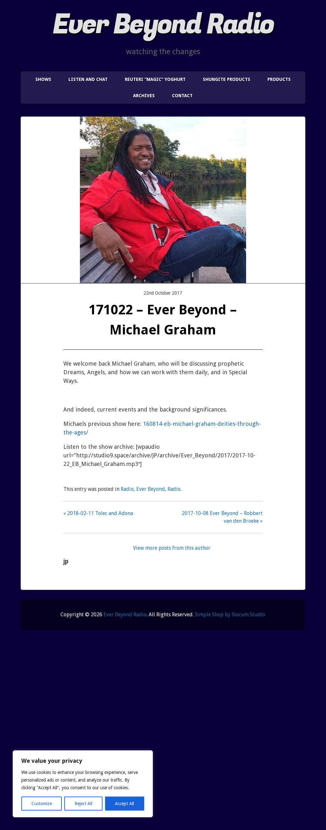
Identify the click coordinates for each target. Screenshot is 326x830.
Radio (174, 489)
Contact (182, 95)
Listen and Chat (88, 79)
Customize (42, 803)
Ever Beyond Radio (163, 24)
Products (279, 79)
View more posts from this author (171, 548)
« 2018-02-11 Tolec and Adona (98, 513)
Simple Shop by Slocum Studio (230, 615)
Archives (144, 95)
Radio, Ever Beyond (143, 489)
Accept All (124, 803)
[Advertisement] (163, 735)
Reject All (83, 803)
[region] (83, 783)
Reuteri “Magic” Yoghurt (155, 79)
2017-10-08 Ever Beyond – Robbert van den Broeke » (222, 517)
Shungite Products (226, 79)
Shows (43, 79)
